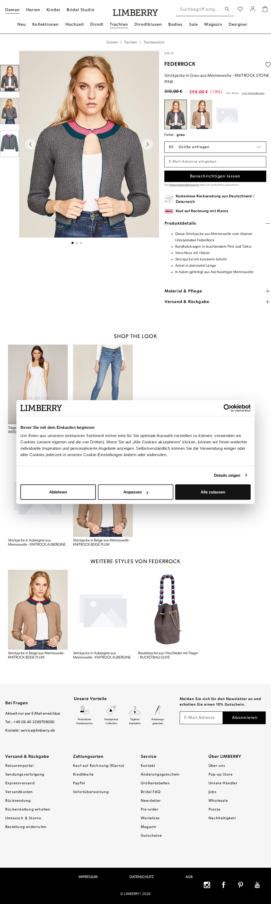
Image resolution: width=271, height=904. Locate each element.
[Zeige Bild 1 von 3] (72, 243)
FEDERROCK (180, 64)
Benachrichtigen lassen (215, 176)
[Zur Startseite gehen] (135, 9)
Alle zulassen (213, 492)
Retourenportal (19, 766)
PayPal (79, 783)
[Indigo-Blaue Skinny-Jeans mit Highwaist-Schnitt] (103, 384)
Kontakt (148, 766)
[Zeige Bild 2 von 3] (77, 243)
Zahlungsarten (88, 757)
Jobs (212, 792)
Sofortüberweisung (91, 792)
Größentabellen (155, 783)
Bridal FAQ (151, 792)
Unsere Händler (223, 783)
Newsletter (151, 801)
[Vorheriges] (30, 144)
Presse (214, 810)
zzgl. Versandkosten (253, 93)
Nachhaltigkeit (222, 818)
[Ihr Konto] (253, 9)
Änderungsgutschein (160, 775)
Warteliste (150, 818)
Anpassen (132, 492)
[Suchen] (227, 9)
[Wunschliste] (240, 9)
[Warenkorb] (265, 9)
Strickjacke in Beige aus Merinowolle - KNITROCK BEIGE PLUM (101, 542)
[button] (215, 147)
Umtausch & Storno (23, 818)
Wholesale (218, 801)
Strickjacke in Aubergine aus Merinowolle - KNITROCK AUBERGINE (37, 542)
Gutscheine (151, 836)
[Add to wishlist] (268, 65)
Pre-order (150, 810)
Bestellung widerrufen (26, 827)
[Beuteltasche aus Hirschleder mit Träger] (168, 609)
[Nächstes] (147, 144)
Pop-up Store (221, 775)
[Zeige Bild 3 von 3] (81, 243)
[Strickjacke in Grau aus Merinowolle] (176, 114)
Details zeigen (227, 475)
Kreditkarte (83, 775)
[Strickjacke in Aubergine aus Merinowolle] (227, 114)
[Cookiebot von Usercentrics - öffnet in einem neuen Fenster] (227, 408)
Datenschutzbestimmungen (184, 185)
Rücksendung (18, 801)
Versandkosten (19, 792)
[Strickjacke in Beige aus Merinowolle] (201, 114)
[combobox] (199, 9)
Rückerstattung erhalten (28, 810)
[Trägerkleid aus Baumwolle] (38, 384)
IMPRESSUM (88, 877)
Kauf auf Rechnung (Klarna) (98, 766)
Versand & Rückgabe (27, 757)
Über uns (217, 766)
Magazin (148, 827)
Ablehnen (58, 492)
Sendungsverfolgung (24, 775)
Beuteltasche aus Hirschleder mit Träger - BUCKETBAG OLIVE (168, 655)
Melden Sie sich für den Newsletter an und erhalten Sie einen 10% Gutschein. (220, 702)
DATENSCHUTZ (141, 877)
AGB (189, 877)
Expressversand (20, 783)
